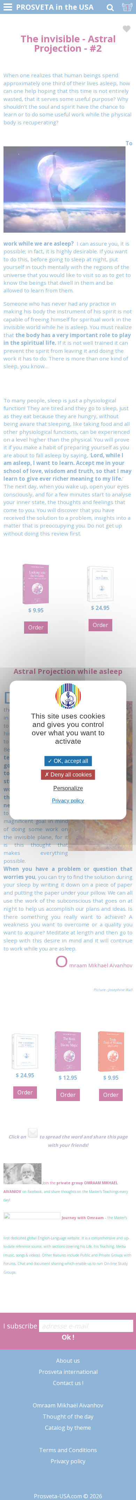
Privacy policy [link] (68, 800)
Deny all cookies (70, 775)
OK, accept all (70, 761)
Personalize (68, 789)
